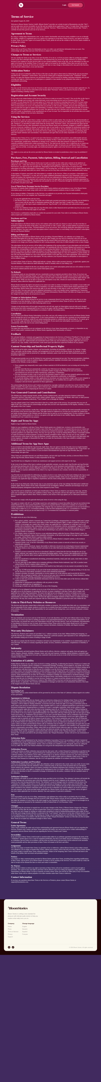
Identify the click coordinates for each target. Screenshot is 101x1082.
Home (10, 1053)
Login (63, 5)
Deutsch (26, 1056)
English (25, 1053)
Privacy (10, 1061)
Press (10, 1056)
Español (25, 1058)
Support (10, 1064)
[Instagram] (9, 1074)
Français (26, 1061)
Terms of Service (13, 1058)
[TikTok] (13, 1074)
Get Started (75, 5)
